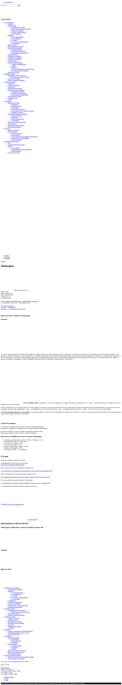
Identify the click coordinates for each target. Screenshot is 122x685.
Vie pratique (7, 101)
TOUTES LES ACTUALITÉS (19, 463)
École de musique (13, 644)
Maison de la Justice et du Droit (17, 122)
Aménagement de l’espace (11, 141)
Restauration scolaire (14, 103)
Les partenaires (15, 43)
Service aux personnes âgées (16, 125)
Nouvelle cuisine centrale (18, 32)
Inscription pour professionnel (19, 95)
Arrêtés (13, 66)
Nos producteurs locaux (18, 109)
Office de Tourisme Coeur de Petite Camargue (21, 657)
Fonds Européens (13, 54)
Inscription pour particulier (18, 93)
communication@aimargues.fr (30, 301)
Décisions (14, 67)
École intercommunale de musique (17, 114)
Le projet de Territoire (14, 59)
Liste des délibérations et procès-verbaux (22, 69)
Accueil (6, 255)
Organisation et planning (18, 51)
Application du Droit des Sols (16, 144)
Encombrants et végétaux (15, 88)
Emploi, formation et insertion (16, 80)
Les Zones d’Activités (14, 79)
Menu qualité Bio (16, 106)
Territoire (10, 24)
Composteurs (11, 87)
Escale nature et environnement (20, 138)
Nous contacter (8, 2)
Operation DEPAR (16, 50)
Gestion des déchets (9, 82)
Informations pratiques (17, 91)
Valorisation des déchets (14, 96)
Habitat (10, 146)
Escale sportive (15, 135)
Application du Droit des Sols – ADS (18, 633)
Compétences (11, 600)
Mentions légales (9, 677)
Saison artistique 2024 (17, 119)
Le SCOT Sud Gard (13, 152)
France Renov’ (15, 148)
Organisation (15, 107)
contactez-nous (5, 667)
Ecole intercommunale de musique (21, 29)
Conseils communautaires (18, 64)
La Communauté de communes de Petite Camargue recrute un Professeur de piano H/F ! (25, 477)
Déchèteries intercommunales (16, 90)
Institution (10, 35)
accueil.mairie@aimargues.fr (13, 301)
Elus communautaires (17, 37)
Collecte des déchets (13, 85)
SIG (9, 143)
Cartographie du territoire (15, 589)
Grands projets (12, 25)
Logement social (16, 151)
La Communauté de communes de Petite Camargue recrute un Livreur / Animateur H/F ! (26, 483)
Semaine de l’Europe (17, 112)
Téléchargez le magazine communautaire (12, 504)
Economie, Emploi (9, 74)
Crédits (6, 680)
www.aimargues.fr (9, 306)
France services (12, 124)
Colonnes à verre (12, 98)
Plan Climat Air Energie (14, 48)
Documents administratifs (15, 62)
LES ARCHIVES (33, 519)
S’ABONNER (5, 463)
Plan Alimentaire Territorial (15, 46)
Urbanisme (7, 629)
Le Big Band (15, 120)
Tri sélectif (11, 83)
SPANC (10, 99)
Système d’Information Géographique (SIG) (20, 631)
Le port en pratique (16, 133)
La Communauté (9, 22)
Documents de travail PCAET (19, 53)
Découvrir (7, 128)
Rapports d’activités (13, 72)
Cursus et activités (16, 115)
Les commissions (16, 38)
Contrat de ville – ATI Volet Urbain (18, 605)
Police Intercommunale (14, 127)
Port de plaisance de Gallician (16, 658)
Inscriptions (14, 104)
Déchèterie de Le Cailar (18, 27)
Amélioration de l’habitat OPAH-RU (21, 149)
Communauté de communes (12, 588)
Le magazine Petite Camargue (19, 70)
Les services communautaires (19, 42)
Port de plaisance (16, 33)
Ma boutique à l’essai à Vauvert (20, 77)
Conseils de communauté (15, 58)
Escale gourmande (16, 140)
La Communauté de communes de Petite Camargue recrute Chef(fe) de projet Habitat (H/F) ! (27, 471)
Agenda (13, 649)
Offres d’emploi (12, 45)
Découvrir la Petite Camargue (12, 655)
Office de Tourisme (13, 130)
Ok (85, 683)
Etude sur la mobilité (17, 30)
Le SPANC (11, 628)
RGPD (6, 679)
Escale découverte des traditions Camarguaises (24, 136)
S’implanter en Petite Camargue (17, 75)
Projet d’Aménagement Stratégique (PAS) (12, 465)
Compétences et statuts (14, 56)
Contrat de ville (12, 61)
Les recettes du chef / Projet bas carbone (22, 111)
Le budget (14, 40)
